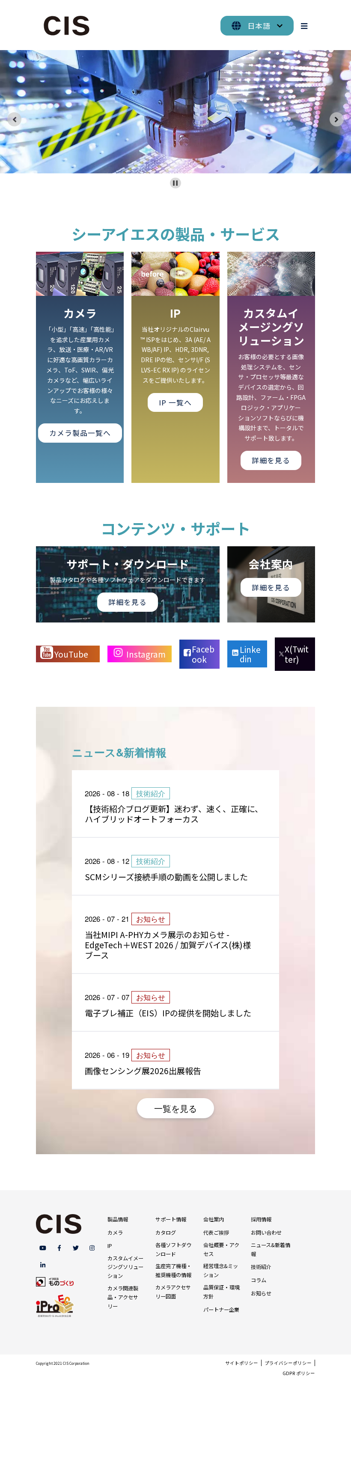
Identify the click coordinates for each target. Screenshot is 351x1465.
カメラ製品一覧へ (80, 433)
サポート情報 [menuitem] (170, 1219)
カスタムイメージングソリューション (271, 326)
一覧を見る (175, 1108)
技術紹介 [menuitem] (261, 1267)
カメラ (80, 313)
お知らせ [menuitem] (261, 1293)
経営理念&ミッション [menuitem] (220, 1270)
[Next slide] (337, 119)
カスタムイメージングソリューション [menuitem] (125, 1267)
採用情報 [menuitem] (261, 1219)
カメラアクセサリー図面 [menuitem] (173, 1291)
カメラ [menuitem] (115, 1232)
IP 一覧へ (175, 402)
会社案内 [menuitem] (213, 1219)
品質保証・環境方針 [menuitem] (221, 1291)
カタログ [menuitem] (165, 1232)
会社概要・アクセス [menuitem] (221, 1249)
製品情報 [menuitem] (117, 1219)
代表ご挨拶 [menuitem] (216, 1232)
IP (175, 313)
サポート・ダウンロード (127, 564)
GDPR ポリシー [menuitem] (299, 1373)
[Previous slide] (14, 119)
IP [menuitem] (109, 1246)
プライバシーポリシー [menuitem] (288, 1363)
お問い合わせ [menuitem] (266, 1232)
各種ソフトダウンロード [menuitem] (173, 1249)
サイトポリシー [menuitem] (241, 1363)
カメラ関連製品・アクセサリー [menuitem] (122, 1297)
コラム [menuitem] (258, 1280)
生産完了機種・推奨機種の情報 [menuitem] (173, 1270)
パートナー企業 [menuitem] (221, 1309)
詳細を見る (271, 460)
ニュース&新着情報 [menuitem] (270, 1249)
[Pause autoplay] (175, 183)
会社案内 (271, 564)
